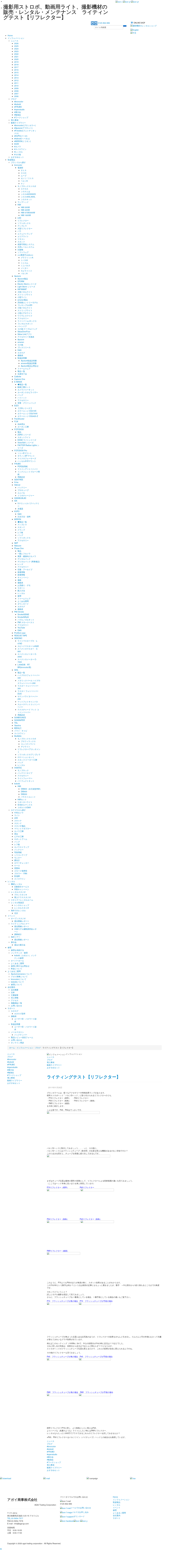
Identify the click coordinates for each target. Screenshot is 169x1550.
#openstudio (12, 1067)
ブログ (38, 1047)
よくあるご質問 (119, 1512)
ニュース (11, 1054)
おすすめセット (13, 1083)
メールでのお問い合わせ (81, 1507)
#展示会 (10, 1069)
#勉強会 (10, 1072)
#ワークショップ (14, 1075)
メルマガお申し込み (80, 1512)
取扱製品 (116, 1502)
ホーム (12, 1047)
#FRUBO (11, 1064)
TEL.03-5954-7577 (15, 1518)
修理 (115, 1510)
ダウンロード (79, 1516)
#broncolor (11, 1059)
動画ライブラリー (14, 1080)
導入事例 (11, 1077)
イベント (116, 1507)
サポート (116, 1518)
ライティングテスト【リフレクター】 (84, 1077)
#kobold (10, 1062)
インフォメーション (25, 1047)
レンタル (116, 1504)
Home (115, 1497)
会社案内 (116, 1515)
